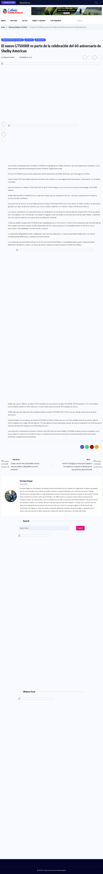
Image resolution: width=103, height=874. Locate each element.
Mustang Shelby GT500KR (18, 27)
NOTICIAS (13, 21)
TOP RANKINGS (55, 21)
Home (3, 27)
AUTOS (24, 21)
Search (80, 528)
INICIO (3, 21)
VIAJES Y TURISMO (38, 21)
